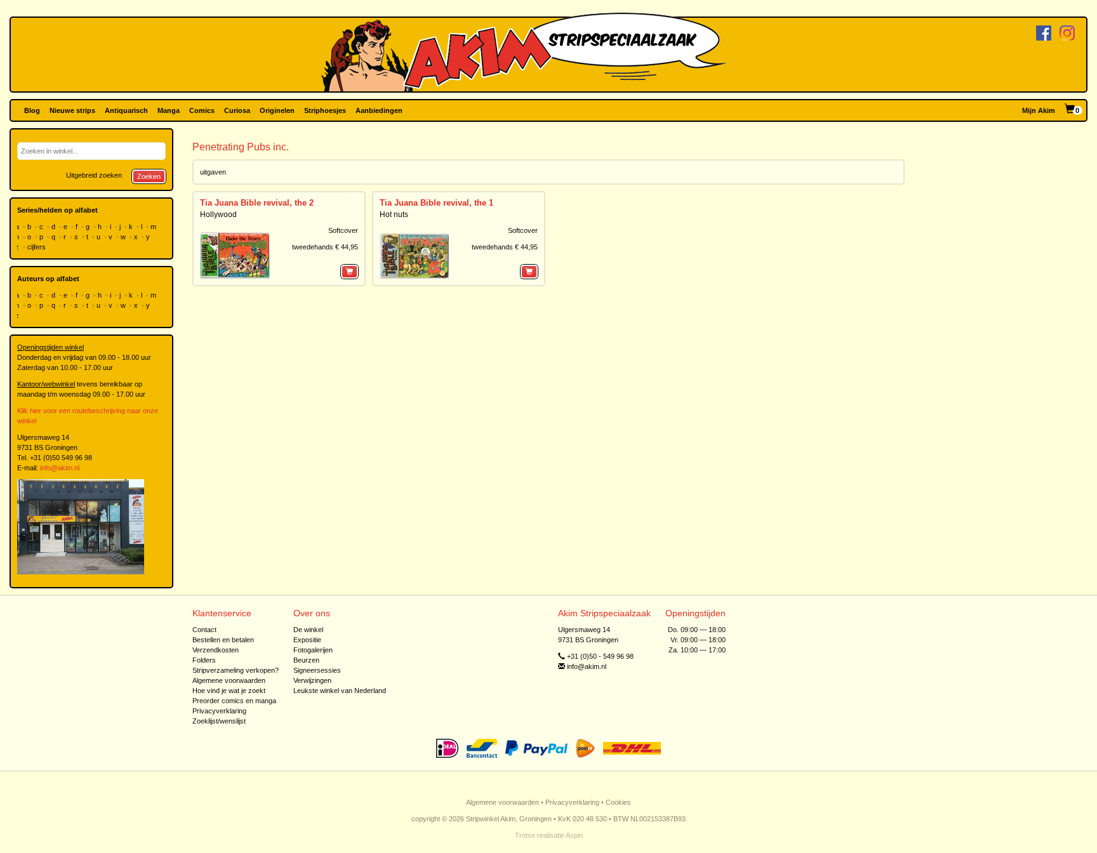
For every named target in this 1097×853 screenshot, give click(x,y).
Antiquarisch (126, 110)
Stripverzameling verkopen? (235, 670)
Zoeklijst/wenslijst (219, 721)
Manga (168, 110)
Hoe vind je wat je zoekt (228, 690)
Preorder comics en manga (234, 700)
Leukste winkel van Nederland (339, 690)
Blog (32, 110)
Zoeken (149, 176)
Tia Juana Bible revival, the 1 (436, 203)
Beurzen (306, 660)
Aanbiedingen (379, 110)
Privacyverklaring (219, 711)
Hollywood (218, 214)
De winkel (308, 629)
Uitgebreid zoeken (94, 175)
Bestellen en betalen (223, 640)
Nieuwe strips (72, 110)
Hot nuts (394, 214)
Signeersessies (317, 670)
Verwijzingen (312, 680)
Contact (204, 629)
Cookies (618, 802)
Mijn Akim (1038, 110)
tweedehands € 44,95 (325, 247)
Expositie (307, 640)
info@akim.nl (59, 468)
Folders (204, 660)
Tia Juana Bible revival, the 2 (257, 203)
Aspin (574, 835)
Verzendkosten (215, 650)
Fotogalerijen (313, 650)
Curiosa (237, 110)
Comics (202, 110)
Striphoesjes (325, 110)
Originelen (277, 110)
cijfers (37, 247)
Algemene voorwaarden (228, 680)
